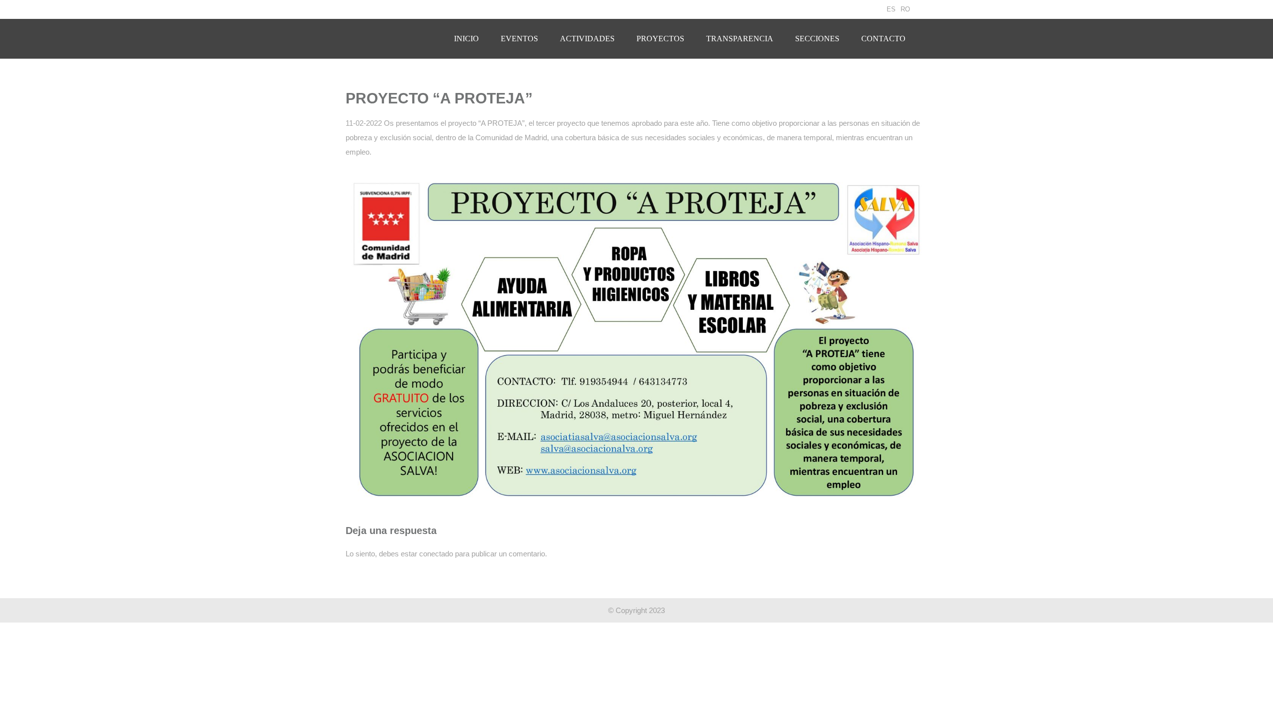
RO (905, 9)
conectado (436, 553)
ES (891, 9)
